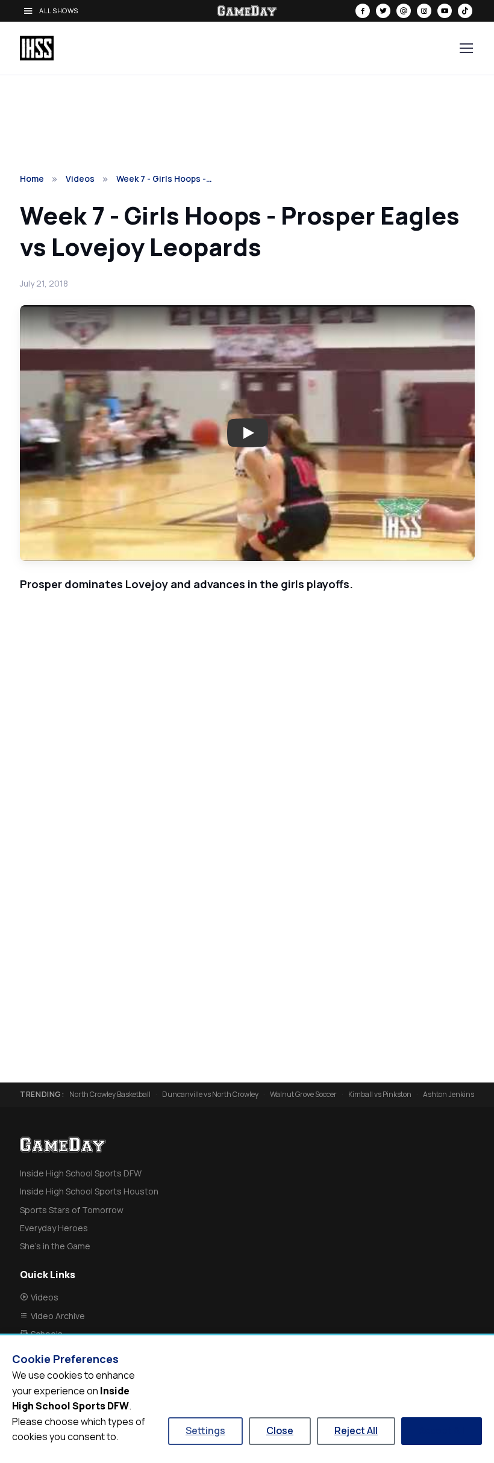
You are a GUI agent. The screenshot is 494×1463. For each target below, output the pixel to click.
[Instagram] (424, 11)
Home (32, 178)
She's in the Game (55, 1246)
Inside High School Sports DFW (81, 1173)
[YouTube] (444, 11)
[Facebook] (362, 11)
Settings (205, 1430)
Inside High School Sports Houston (89, 1191)
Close (279, 1430)
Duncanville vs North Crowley (210, 1094)
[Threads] (403, 11)
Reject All (356, 1430)
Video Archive (58, 1316)
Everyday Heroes (54, 1228)
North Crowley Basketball (110, 1094)
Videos (80, 178)
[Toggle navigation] (466, 48)
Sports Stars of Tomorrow (72, 1210)
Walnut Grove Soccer (303, 1094)
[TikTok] (465, 11)
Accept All (441, 1430)
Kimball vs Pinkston (379, 1094)
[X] (383, 11)
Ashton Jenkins (448, 1094)
